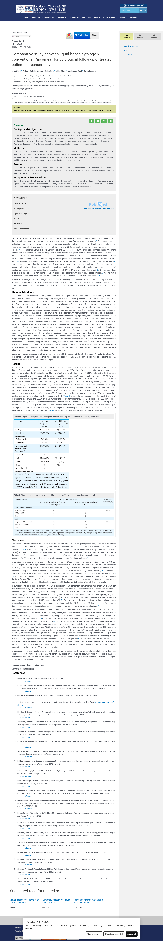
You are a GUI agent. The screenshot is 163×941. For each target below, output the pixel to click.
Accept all (131, 934)
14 (25, 549)
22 (61, 636)
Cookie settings (93, 934)
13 (22, 549)
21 (59, 636)
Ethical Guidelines (77, 18)
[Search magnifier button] (145, 10)
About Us (36, 18)
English (17, 36)
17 (61, 600)
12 (20, 549)
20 (54, 621)
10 (98, 276)
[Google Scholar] (26, 681)
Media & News (109, 18)
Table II (51, 410)
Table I (66, 396)
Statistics (140, 37)
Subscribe (122, 18)
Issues (61, 18)
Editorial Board (49, 18)
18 (99, 606)
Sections (127, 37)
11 (84, 339)
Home (26, 18)
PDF (95, 35)
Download (154, 37)
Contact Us (134, 18)
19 (40, 618)
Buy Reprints (82, 35)
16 (13, 576)
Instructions (92, 18)
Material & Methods (131, 46)
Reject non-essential (114, 934)
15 (88, 558)
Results (126, 50)
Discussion (128, 54)
